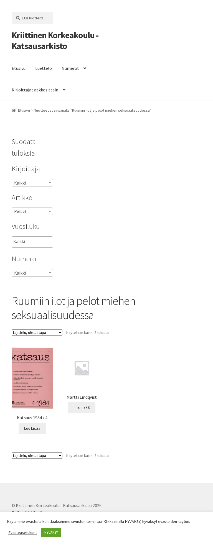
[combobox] (32, 182)
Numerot (70, 68)
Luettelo (43, 68)
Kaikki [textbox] (20, 183)
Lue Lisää (32, 428)
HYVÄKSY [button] (51, 532)
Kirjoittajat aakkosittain (35, 90)
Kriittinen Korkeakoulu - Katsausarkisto (55, 41)
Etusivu (19, 68)
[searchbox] (41, 241)
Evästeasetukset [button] (22, 532)
